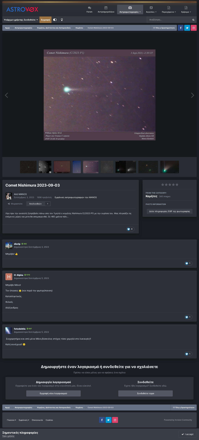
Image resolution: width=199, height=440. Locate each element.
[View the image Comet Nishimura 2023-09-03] (90, 167)
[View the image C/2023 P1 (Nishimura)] (77, 167)
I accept (188, 434)
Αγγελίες (150, 12)
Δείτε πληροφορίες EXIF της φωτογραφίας (169, 211)
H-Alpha (18, 275)
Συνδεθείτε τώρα (145, 393)
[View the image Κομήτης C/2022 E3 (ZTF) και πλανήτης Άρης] (148, 167)
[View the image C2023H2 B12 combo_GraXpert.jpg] (28, 167)
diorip (17, 244)
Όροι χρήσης (8, 436)
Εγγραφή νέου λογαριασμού (53, 393)
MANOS (23, 194)
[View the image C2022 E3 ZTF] (169, 167)
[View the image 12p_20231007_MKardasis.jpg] (62, 167)
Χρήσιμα (185, 12)
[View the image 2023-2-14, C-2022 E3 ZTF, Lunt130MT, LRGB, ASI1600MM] (126, 167)
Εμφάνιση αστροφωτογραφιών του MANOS (76, 197)
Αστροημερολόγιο (106, 12)
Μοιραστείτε (16, 203)
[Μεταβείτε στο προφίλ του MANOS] (8, 195)
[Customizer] (55, 19)
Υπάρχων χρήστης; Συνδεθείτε (20, 20)
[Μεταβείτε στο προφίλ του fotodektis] (8, 330)
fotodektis (19, 328)
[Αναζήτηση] (193, 19)
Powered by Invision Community (178, 420)
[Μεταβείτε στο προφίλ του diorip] (8, 245)
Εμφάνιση (23, 420)
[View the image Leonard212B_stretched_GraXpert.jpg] (107, 167)
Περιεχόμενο (168, 12)
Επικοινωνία (37, 420)
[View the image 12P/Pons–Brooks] (45, 167)
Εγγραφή (45, 20)
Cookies (49, 420)
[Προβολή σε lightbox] (99, 94)
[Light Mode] (61, 19)
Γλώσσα (11, 420)
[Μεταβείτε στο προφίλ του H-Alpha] (8, 276)
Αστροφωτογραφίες (129, 12)
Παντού (182, 20)
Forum (89, 12)
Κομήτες (151, 196)
